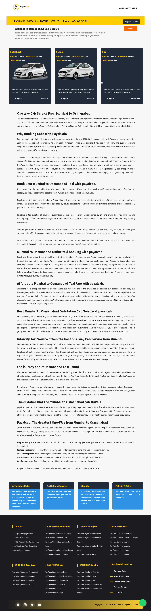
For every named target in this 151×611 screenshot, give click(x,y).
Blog (66, 20)
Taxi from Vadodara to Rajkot (23, 580)
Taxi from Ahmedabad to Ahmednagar (59, 550)
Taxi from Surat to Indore (119, 542)
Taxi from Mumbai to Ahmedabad (89, 585)
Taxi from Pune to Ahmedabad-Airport (59, 576)
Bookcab (19, 20)
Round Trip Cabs (121, 576)
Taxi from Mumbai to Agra (86, 580)
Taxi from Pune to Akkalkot (55, 585)
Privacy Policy (120, 587)
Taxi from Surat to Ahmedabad (121, 534)
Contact (56, 20)
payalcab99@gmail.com (24, 534)
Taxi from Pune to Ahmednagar (56, 580)
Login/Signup (79, 20)
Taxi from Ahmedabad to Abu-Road (58, 534)
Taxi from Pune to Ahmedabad (56, 572)
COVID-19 (118, 592)
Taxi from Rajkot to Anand (86, 554)
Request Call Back (131, 22)
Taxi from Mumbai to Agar (86, 576)
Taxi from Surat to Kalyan (119, 550)
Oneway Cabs (120, 571)
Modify (130, 29)
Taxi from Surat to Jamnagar (120, 546)
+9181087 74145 (128, 8)
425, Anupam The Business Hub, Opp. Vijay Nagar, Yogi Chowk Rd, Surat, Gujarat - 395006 (25, 546)
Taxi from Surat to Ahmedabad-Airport (124, 538)
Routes (44, 20)
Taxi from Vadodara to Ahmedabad (25, 572)
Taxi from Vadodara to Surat (22, 585)
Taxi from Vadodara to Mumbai (23, 576)
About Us (32, 20)
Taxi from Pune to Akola (54, 593)
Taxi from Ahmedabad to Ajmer (56, 554)
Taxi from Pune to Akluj (53, 589)
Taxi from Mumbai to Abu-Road (88, 572)
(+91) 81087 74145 (22, 538)
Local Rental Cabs (122, 582)
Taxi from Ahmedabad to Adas (56, 538)
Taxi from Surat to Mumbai (119, 554)
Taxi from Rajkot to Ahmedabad (89, 534)
